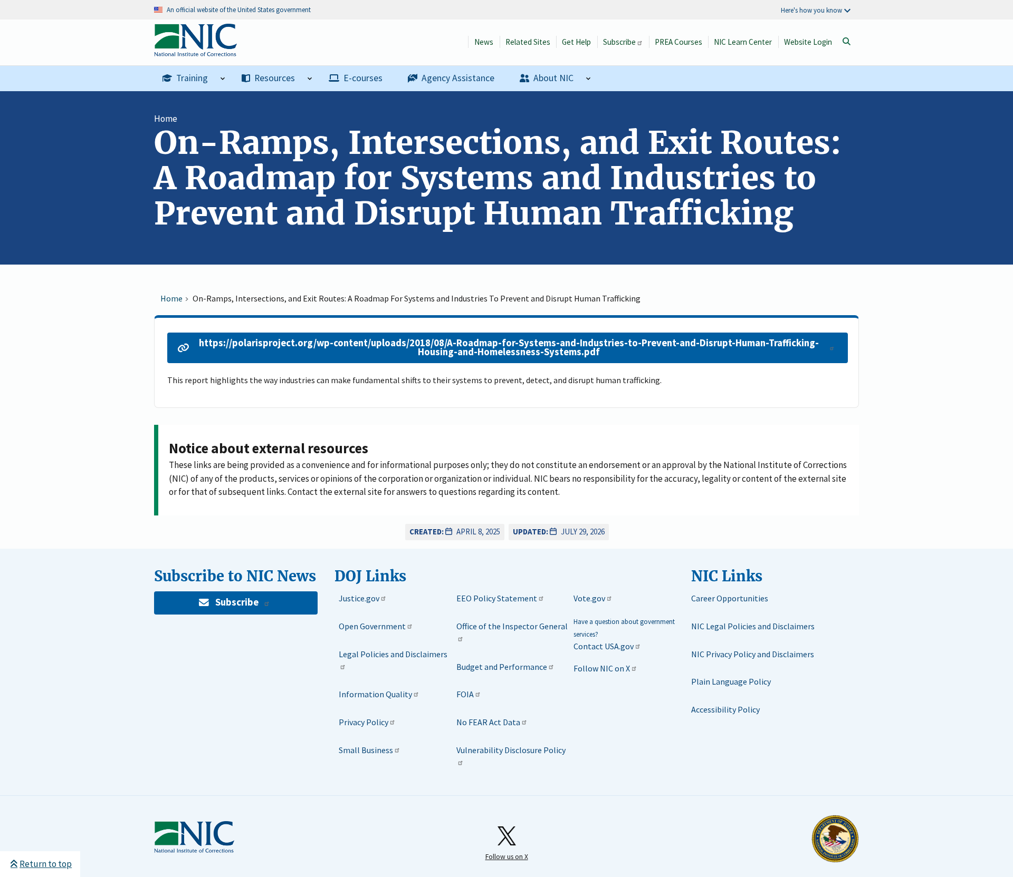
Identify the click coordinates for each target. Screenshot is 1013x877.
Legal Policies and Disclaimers (393, 654)
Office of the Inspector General (512, 626)
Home (165, 118)
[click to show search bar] (846, 41)
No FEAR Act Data (488, 722)
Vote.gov (589, 598)
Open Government (372, 626)
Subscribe (619, 42)
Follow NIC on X (602, 668)
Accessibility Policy (725, 709)
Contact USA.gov (604, 646)
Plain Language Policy (731, 681)
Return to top (46, 864)
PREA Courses (678, 42)
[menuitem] (193, 78)
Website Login (808, 42)
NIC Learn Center (743, 42)
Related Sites (527, 42)
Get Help (576, 42)
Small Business (366, 750)
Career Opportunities (729, 598)
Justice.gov (359, 598)
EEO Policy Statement (496, 598)
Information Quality (375, 694)
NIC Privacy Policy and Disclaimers (752, 654)
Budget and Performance (501, 666)
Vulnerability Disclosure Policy (511, 750)
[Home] (195, 51)
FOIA (465, 694)
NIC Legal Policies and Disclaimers (753, 626)
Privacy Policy (363, 722)
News (483, 42)
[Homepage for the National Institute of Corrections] (194, 850)
